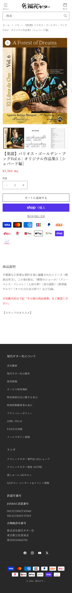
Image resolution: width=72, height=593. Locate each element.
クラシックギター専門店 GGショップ (28, 459)
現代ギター (40, 580)
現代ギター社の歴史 (18, 373)
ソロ (17, 25)
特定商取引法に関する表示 (22, 397)
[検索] (65, 16)
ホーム (6, 25)
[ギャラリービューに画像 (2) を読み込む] (36, 138)
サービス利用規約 (17, 389)
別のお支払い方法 (36, 215)
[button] (5, 5)
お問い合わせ (14, 421)
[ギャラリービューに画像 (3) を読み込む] (58, 138)
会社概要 (12, 365)
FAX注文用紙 (14, 429)
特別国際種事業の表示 (20, 405)
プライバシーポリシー (20, 413)
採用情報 (12, 381)
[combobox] (36, 16)
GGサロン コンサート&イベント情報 (28, 483)
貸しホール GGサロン (19, 475)
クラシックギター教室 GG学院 (24, 467)
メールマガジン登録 (18, 437)
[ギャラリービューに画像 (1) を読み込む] (13, 138)
